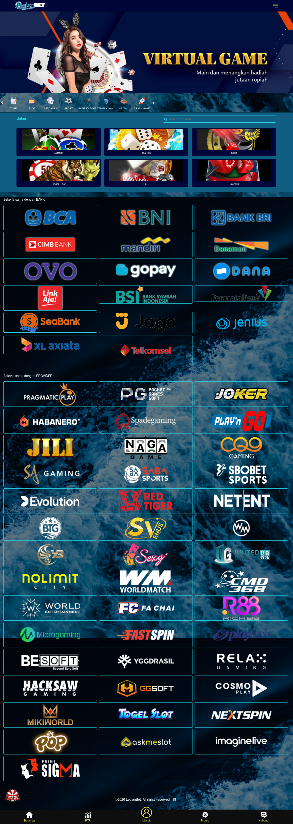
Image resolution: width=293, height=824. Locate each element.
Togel (13, 108)
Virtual (123, 108)
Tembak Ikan (105, 108)
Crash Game (142, 108)
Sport (68, 108)
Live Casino (50, 108)
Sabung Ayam (87, 108)
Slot (32, 108)
